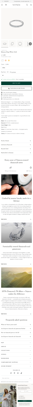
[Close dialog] (32, 384)
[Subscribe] (30, 378)
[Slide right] (30, 1)
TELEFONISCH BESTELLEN (17, 88)
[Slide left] (2, 1)
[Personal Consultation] (6, 5)
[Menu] (2, 5)
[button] (27, 5)
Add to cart (16, 83)
